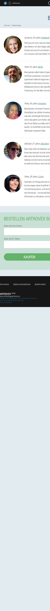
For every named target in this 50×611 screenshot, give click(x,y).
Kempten (42, 103)
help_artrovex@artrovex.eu (10, 296)
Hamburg (45, 37)
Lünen (41, 176)
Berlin (40, 66)
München (45, 143)
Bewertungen (40, 284)
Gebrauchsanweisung (22, 284)
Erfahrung (4, 284)
